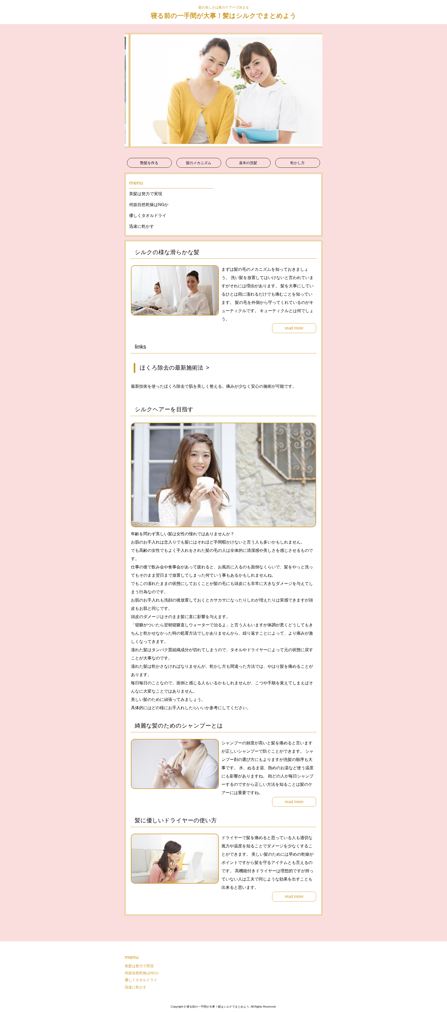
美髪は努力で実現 (145, 194)
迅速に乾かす (141, 226)
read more (294, 328)
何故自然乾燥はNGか (148, 204)
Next (315, 90)
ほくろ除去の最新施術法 (171, 367)
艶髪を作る (149, 163)
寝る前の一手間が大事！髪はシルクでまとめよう (223, 15)
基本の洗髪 (248, 163)
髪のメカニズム (198, 163)
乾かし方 (297, 163)
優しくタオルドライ (147, 215)
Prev (131, 90)
